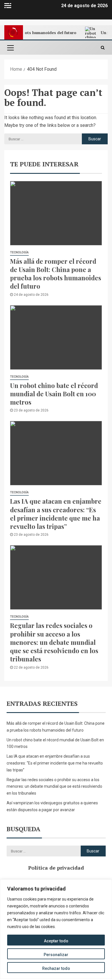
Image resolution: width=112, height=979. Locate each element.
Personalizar (56, 954)
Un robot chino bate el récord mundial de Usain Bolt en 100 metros (54, 394)
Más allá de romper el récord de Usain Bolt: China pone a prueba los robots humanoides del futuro (55, 274)
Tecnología (19, 252)
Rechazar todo (56, 968)
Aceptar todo (56, 941)
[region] (56, 929)
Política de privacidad (56, 867)
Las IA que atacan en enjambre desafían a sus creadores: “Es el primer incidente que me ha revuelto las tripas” (55, 514)
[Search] (102, 47)
